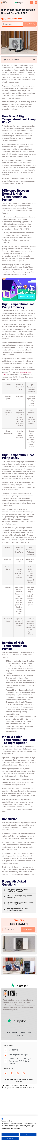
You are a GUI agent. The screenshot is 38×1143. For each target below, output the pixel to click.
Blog (29, 1032)
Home (8, 1032)
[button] (36, 2)
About (23, 1032)
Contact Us (19, 1035)
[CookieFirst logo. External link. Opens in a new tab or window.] (2, 1119)
